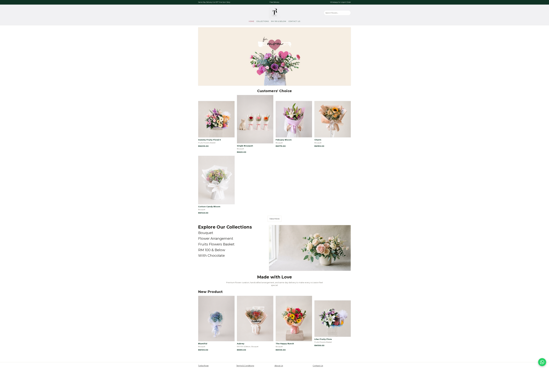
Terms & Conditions (245, 365)
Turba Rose (203, 365)
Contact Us (294, 21)
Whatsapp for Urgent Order (340, 2)
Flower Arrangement (215, 238)
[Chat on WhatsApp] (542, 362)
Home (251, 21)
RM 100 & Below (278, 21)
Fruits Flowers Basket (216, 244)
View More (274, 219)
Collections (262, 21)
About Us (278, 365)
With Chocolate (211, 255)
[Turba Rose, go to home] (274, 13)
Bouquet (205, 233)
